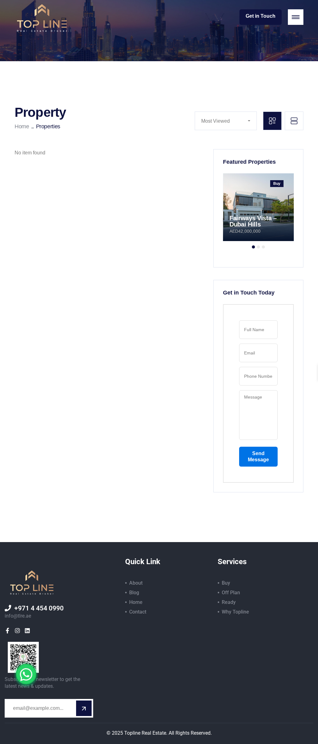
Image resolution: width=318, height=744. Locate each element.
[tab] (272, 121)
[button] (253, 246)
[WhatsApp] (26, 674)
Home (22, 126)
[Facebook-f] (7, 630)
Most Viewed (215, 121)
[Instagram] (17, 630)
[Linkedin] (27, 630)
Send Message (258, 456)
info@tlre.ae (18, 616)
